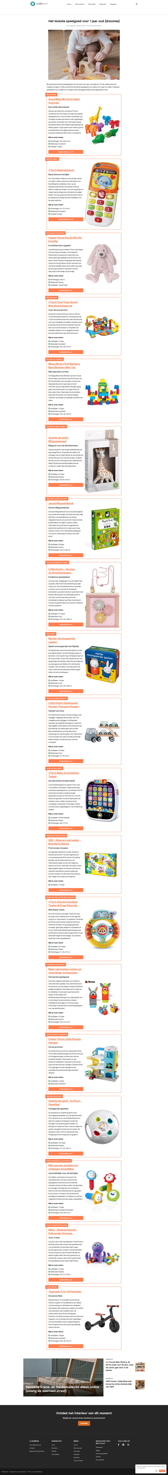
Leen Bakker (56, 1454)
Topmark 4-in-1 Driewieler (64, 1291)
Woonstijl (91, 4)
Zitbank (98, 1457)
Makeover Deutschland (37, 1451)
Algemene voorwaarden (18, 1472)
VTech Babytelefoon (61, 170)
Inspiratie (102, 4)
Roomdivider (100, 1460)
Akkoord (162, 1471)
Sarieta (72, 26)
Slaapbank (99, 1447)
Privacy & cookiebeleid (35, 1472)
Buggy (98, 1450)
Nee (156, 1471)
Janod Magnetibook (61, 503)
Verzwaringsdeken (102, 1453)
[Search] (137, 4)
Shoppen (113, 4)
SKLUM (54, 1451)
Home (69, 4)
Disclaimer (5, 1472)
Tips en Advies (78, 1460)
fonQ (53, 1445)
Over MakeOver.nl (35, 1445)
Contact (32, 1448)
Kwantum (55, 1448)
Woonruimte (79, 4)
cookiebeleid (142, 1468)
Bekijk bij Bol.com (65, 290)
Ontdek (84, 1423)
